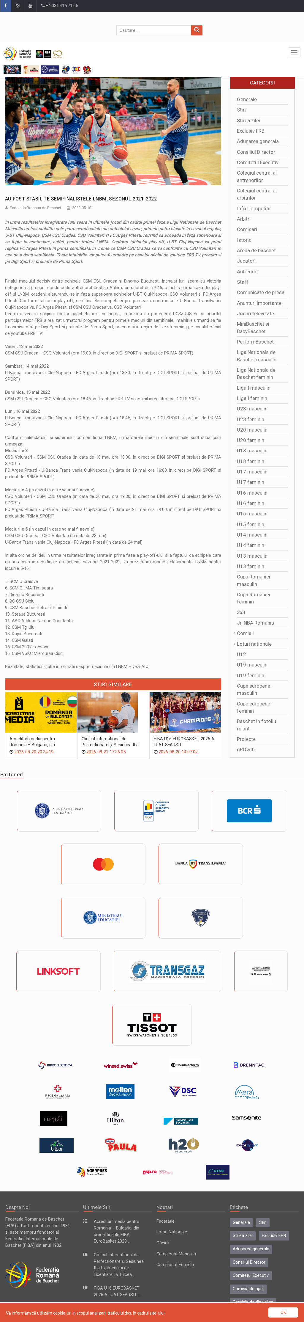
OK (283, 1312)
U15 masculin (252, 514)
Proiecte (246, 739)
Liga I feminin (252, 398)
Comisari (247, 229)
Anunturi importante (259, 303)
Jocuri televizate (255, 313)
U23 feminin (250, 419)
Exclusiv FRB (251, 131)
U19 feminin (250, 675)
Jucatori (246, 261)
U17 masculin (252, 472)
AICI (145, 666)
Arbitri (244, 219)
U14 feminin (250, 545)
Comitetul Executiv (257, 162)
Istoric (244, 240)
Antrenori (247, 272)
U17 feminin (250, 482)
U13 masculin (252, 556)
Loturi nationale (254, 644)
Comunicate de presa (260, 292)
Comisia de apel (248, 1288)
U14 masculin (252, 535)
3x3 (241, 612)
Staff (242, 282)
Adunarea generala (258, 141)
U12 (241, 654)
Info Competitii (253, 208)
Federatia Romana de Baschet (35, 208)
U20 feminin (250, 440)
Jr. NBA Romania (255, 623)
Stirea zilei (248, 120)
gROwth (246, 749)
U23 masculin (252, 409)
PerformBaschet (255, 342)
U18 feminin (250, 461)
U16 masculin (252, 493)
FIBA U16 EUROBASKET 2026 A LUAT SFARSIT (184, 741)
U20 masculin (252, 430)
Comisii (245, 633)
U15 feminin (250, 524)
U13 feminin (250, 566)
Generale (247, 99)
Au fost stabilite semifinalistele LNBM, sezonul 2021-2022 (81, 199)
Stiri (241, 110)
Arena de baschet (256, 250)
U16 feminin (250, 503)
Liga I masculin (253, 388)
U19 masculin (252, 665)
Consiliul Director (256, 152)
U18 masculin (252, 451)
